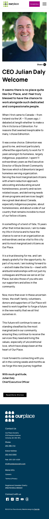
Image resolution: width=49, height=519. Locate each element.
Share (40, 64)
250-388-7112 (10, 446)
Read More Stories (15, 395)
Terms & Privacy (11, 478)
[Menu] (45, 4)
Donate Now (34, 4)
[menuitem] (45, 4)
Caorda (36, 509)
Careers (8, 474)
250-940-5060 (11, 454)
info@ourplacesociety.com (15, 464)
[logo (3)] (11, 4)
